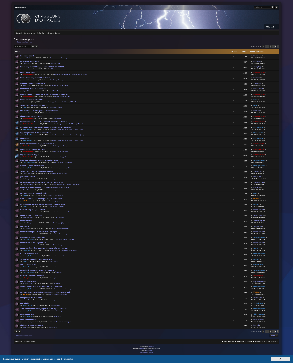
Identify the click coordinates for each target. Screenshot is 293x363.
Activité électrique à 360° (29, 61)
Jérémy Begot (27, 69)
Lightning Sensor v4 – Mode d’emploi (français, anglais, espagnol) (46, 127)
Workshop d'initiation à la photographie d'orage (39, 160)
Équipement (57, 118)
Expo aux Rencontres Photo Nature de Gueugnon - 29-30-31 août (45, 292)
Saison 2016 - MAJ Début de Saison (33, 105)
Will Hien (26, 201)
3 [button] (268, 46)
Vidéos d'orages (55, 63)
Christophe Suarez (29, 162)
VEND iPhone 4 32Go (28, 281)
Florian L (25, 206)
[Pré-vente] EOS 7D (27, 177)
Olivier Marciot (28, 267)
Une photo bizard (27, 56)
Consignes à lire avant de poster (32, 149)
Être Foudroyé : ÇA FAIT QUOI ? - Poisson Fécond (39, 111)
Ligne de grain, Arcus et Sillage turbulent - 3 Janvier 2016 (42, 204)
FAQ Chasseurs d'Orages (29, 155)
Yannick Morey (27, 300)
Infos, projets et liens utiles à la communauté (66, 184)
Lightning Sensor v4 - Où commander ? (35, 133)
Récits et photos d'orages (59, 69)
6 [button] (275, 46)
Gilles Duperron (28, 316)
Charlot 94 (26, 250)
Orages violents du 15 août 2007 (32, 237)
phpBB (142, 348)
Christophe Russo (28, 212)
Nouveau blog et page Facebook (32, 210)
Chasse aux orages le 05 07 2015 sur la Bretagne (38, 232)
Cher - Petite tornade (28, 320)
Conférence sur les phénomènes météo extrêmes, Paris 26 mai (44, 188)
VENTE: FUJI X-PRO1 (28, 265)
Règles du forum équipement (31, 116)
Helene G (25, 327)
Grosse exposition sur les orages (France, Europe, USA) (41, 182)
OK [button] (280, 359)
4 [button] (270, 46)
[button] (278, 46)
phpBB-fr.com (149, 350)
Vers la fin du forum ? (28, 72)
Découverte (24, 226)
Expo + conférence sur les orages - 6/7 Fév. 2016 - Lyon (41, 199)
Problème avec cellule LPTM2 (31, 100)
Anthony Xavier (28, 278)
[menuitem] (270, 27)
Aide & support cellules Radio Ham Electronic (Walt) (68, 129)
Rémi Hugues (27, 179)
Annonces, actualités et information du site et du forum (71, 74)
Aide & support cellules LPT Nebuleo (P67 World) (61, 102)
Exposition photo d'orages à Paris (33, 193)
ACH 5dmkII (25, 303)
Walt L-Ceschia (27, 129)
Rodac (25, 102)
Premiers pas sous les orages (59, 85)
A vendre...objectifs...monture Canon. (35, 276)
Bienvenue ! (24, 138)
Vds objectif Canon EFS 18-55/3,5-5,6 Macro (37, 270)
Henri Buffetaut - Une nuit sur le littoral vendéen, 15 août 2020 (44, 94)
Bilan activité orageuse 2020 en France (35, 78)
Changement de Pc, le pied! (31, 298)
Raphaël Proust (27, 91)
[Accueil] (56, 17)
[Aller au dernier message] (262, 56)
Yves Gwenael (27, 228)
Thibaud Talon (27, 173)
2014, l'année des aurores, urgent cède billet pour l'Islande (43, 309)
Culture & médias (54, 113)
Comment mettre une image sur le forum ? (37, 144)
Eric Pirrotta (26, 63)
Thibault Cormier (28, 184)
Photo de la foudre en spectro (31, 325)
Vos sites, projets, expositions (63, 162)
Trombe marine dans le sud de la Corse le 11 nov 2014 (41, 287)
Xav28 (25, 195)
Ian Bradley (151, 346)
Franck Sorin (27, 58)
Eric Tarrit (26, 113)
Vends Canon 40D (27, 314)
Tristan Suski (26, 85)
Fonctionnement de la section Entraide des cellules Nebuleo (43, 122)
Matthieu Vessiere (28, 283)
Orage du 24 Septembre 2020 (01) (33, 83)
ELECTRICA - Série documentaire (33, 89)
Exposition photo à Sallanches (32, 166)
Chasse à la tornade (27, 221)
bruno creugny (27, 322)
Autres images (53, 190)
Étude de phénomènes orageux (59, 58)
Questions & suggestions (60, 157)
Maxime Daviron (28, 146)
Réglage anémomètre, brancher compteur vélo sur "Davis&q (44, 248)
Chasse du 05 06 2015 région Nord (33, 243)
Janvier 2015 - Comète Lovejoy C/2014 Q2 (36, 259)
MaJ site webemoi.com (29, 254)
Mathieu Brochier (28, 74)
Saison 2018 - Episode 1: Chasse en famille (36, 171)
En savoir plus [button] (67, 359)
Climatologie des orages (57, 80)
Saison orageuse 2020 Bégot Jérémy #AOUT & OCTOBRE (42, 67)
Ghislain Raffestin (28, 217)
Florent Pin (26, 190)
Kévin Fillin (26, 80)
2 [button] (265, 46)
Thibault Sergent (28, 223)
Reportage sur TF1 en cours (31, 215)
